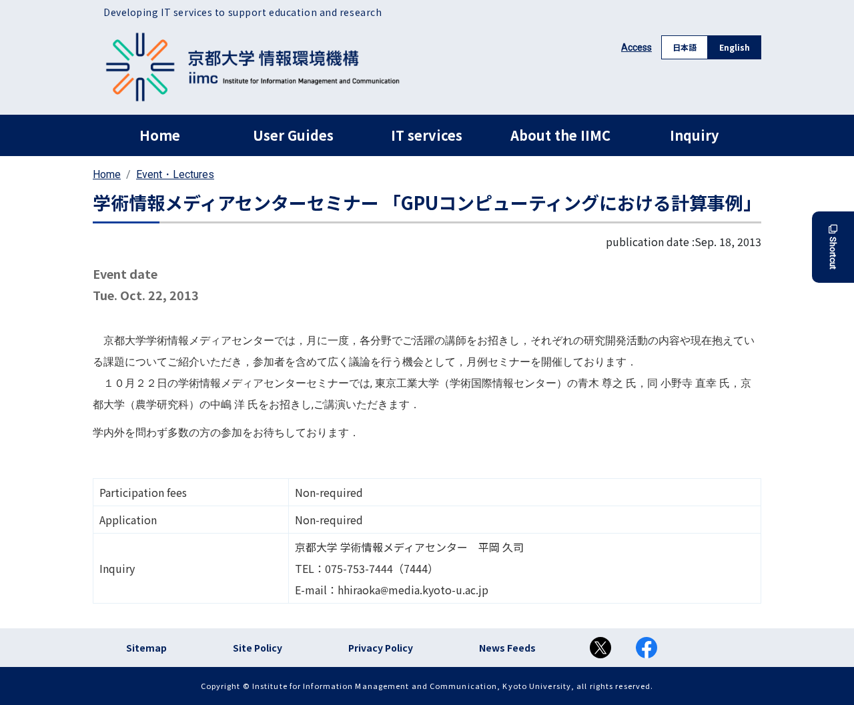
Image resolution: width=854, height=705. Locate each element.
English (734, 47)
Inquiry (694, 135)
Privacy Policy (380, 647)
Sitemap (146, 647)
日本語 (685, 47)
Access (636, 47)
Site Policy (257, 647)
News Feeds (507, 647)
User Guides (293, 135)
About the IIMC (560, 135)
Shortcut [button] (833, 253)
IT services (426, 135)
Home (159, 135)
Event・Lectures (175, 174)
